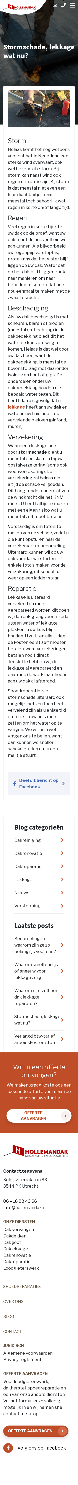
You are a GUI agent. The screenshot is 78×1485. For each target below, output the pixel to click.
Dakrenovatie (17, 1255)
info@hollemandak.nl (24, 1207)
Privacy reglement (22, 1359)
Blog (8, 1316)
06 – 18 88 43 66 (20, 1201)
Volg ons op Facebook (41, 1448)
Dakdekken (14, 1236)
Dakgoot (12, 1242)
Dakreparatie (17, 1261)
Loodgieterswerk (21, 1268)
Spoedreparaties (22, 1286)
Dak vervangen (18, 1229)
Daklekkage (15, 1248)
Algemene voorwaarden (28, 1353)
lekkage (16, 407)
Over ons (13, 1301)
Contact (12, 1331)
